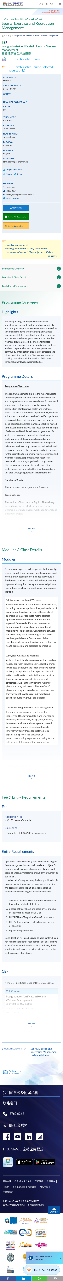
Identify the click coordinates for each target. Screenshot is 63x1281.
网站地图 (44, 1187)
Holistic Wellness (39, 1055)
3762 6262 (17, 1113)
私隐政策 (32, 1187)
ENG (41, 4)
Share (9, 174)
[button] (52, 4)
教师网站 (51, 1181)
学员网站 (39, 1181)
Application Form (14, 169)
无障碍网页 (8, 1192)
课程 (9, 36)
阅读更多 (53, 256)
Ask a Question (13, 198)
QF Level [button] (7, 94)
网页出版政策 (18, 1187)
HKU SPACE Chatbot (45, 1269)
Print (19, 174)
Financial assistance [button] (14, 102)
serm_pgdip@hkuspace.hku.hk (20, 194)
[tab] (31, 302)
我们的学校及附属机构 (20, 1093)
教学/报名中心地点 (23, 1181)
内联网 (6, 1187)
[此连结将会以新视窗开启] (24, 1162)
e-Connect (15, 1072)
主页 (3, 36)
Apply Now (16, 208)
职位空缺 (7, 1181)
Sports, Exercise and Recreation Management (43, 1050)
